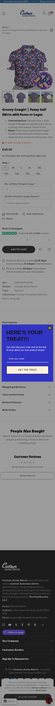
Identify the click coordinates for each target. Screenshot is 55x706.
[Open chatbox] (49, 700)
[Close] (49, 327)
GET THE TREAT (27, 370)
